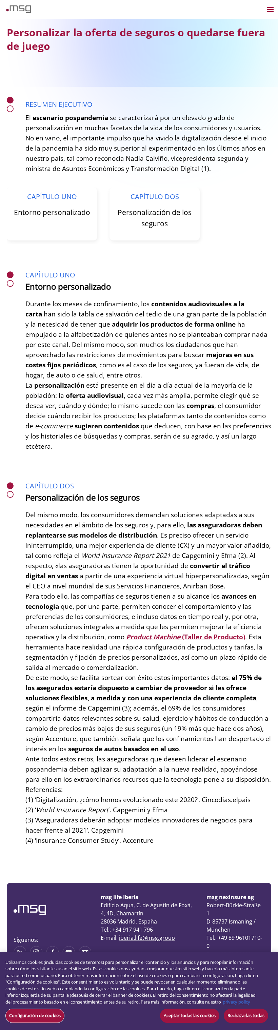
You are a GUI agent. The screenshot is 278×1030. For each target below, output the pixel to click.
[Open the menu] (270, 9)
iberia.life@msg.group (147, 937)
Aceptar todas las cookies (190, 1015)
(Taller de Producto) (185, 637)
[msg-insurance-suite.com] (19, 11)
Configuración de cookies (35, 1015)
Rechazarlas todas (245, 1015)
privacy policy (236, 1002)
